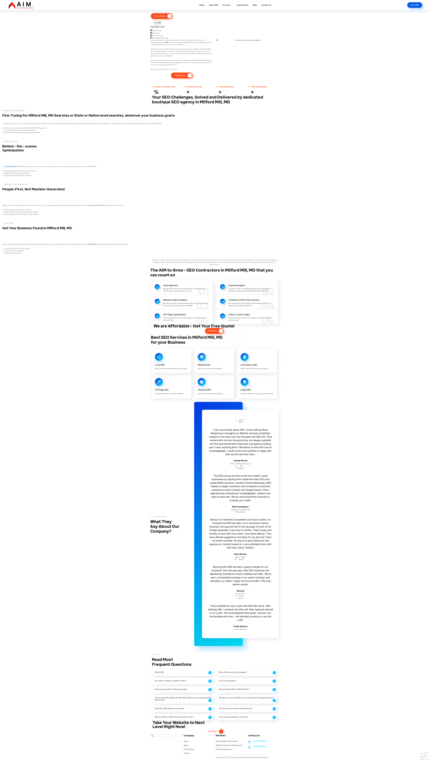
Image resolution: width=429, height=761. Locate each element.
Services (226, 5)
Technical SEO (204, 389)
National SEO (204, 365)
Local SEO (160, 365)
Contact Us (266, 5)
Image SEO (246, 389)
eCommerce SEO (249, 365)
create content (96, 205)
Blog (255, 5)
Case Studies (242, 5)
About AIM (213, 5)
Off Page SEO (162, 389)
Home (201, 5)
